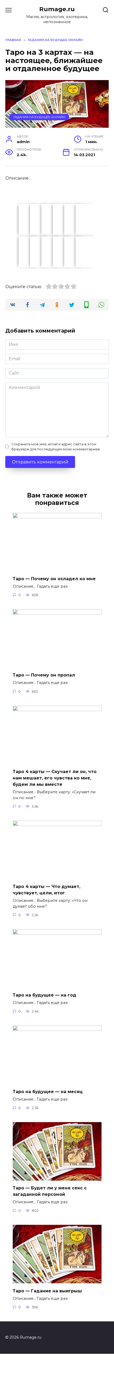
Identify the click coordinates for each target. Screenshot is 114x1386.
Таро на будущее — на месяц (48, 1091)
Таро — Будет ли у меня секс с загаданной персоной (50, 1191)
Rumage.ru (57, 9)
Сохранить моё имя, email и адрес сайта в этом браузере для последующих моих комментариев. (55, 446)
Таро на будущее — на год (44, 995)
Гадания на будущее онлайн (39, 117)
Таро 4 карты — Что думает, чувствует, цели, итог (46, 889)
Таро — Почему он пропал (44, 675)
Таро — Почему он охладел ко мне (54, 578)
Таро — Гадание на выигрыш (47, 1290)
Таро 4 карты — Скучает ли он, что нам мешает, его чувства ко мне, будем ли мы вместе (55, 778)
